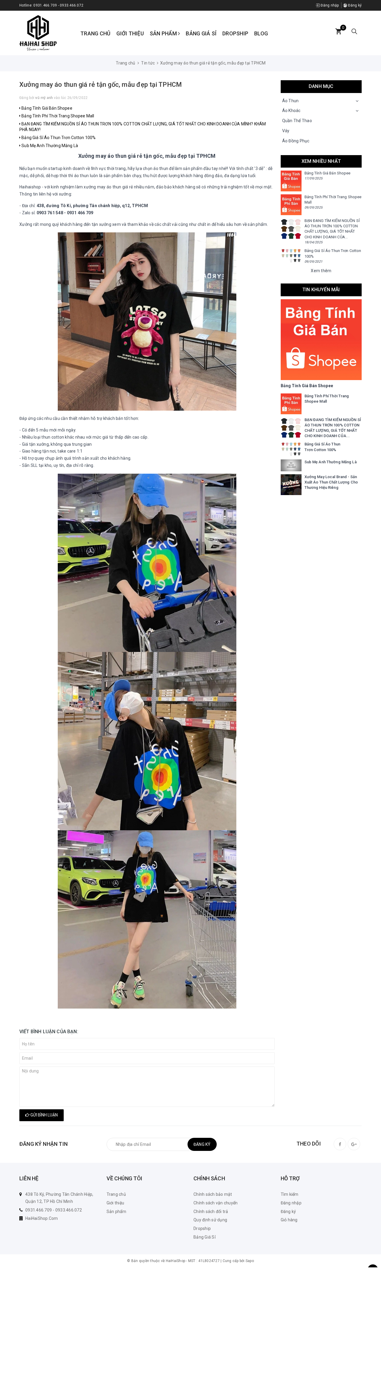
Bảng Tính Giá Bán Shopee (46, 108)
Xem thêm (321, 270)
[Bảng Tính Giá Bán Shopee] (291, 181)
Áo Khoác (291, 110)
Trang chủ (95, 33)
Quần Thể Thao (297, 120)
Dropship (235, 33)
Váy (286, 130)
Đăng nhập (329, 5)
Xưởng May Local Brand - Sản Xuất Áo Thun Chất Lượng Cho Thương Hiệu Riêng (331, 482)
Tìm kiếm (290, 1194)
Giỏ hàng (289, 1219)
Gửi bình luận (43, 1115)
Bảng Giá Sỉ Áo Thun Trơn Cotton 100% (58, 137)
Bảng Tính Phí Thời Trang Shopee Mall (57, 116)
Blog (261, 33)
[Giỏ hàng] (338, 31)
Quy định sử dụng (210, 1219)
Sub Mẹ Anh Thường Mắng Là (49, 145)
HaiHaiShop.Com (41, 1218)
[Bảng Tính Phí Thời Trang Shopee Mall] (291, 204)
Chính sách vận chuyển (215, 1203)
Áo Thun (290, 100)
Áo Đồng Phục (296, 140)
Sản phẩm (164, 33)
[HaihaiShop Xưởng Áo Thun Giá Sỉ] (38, 32)
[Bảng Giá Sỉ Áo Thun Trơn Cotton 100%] (291, 255)
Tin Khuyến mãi (321, 289)
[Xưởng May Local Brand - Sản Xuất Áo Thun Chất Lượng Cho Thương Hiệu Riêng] (291, 484)
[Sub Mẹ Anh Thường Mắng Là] (291, 465)
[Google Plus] (354, 1144)
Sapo (250, 1261)
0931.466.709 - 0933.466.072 (58, 5)
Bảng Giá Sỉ (201, 33)
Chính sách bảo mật (212, 1194)
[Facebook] (340, 1144)
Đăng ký (354, 5)
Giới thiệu (130, 33)
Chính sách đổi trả (210, 1211)
